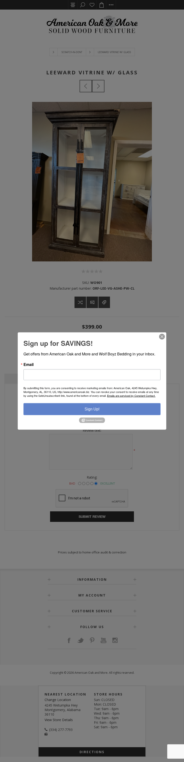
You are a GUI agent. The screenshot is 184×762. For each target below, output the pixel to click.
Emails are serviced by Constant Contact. (131, 396)
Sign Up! (92, 409)
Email (28, 364)
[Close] (162, 337)
